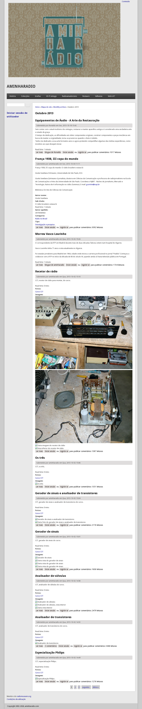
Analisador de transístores (53, 617)
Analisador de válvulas (50, 575)
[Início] (64, 77)
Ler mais (40, 152)
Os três (40, 457)
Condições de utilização (16, 699)
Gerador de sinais (47, 531)
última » (96, 687)
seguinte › (86, 687)
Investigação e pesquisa (44, 224)
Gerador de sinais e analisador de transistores (66, 493)
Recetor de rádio (46, 271)
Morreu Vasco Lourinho (50, 234)
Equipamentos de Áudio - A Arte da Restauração (67, 120)
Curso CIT (39, 292)
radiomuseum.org (24, 696)
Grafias (38, 96)
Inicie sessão (68, 152)
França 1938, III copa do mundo (56, 158)
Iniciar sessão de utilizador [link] (17, 115)
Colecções (25, 96)
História (13, 96)
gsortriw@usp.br (93, 184)
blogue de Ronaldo (53, 152)
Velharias (98, 96)
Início (37, 107)
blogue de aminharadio (54, 265)
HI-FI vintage (51, 96)
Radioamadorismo (69, 96)
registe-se (82, 152)
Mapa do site (46, 107)
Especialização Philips (49, 652)
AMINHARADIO (21, 86)
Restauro (86, 96)
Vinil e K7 (111, 96)
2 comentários (51, 646)
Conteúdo (126, 1)
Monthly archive (59, 107)
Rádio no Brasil (41, 219)
